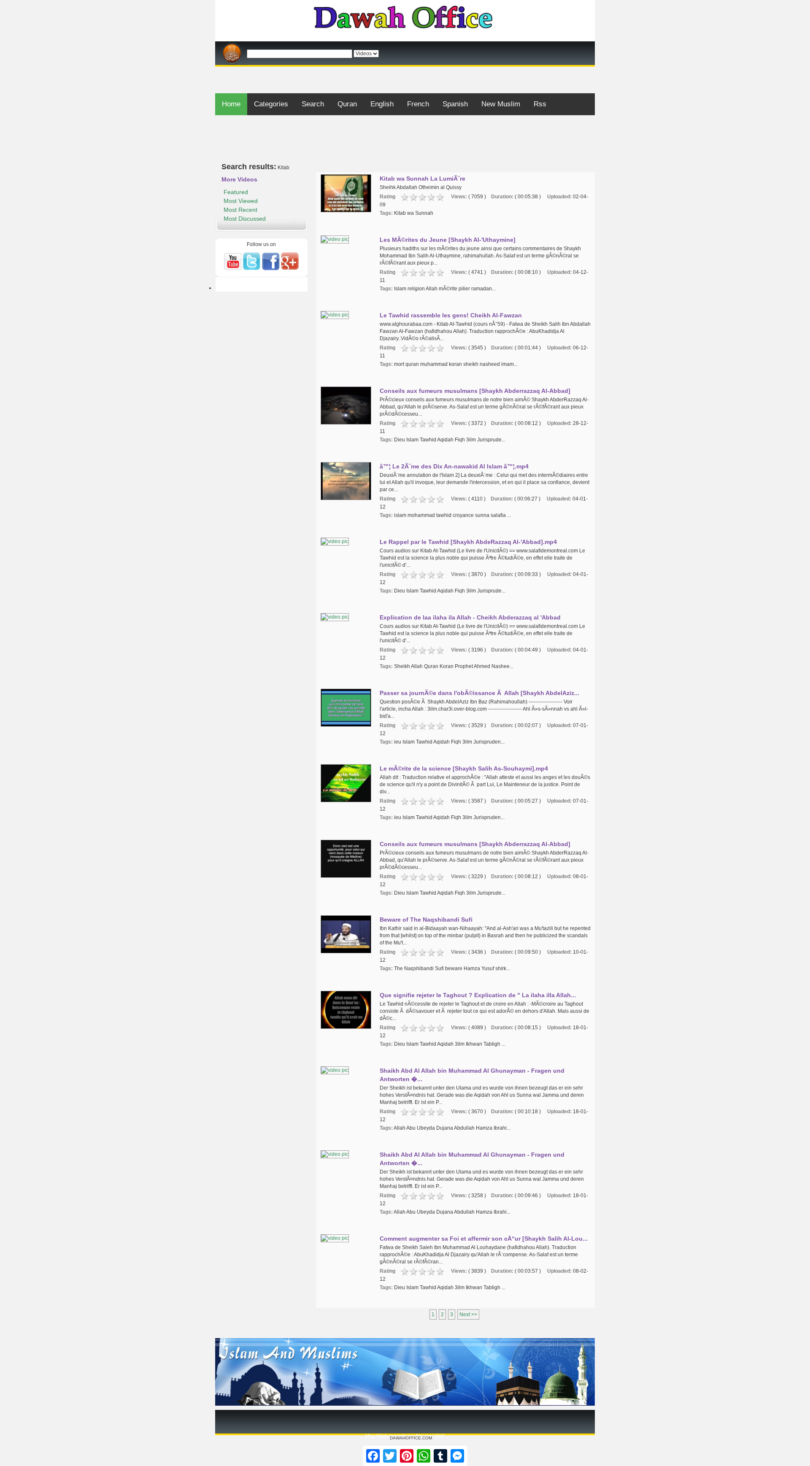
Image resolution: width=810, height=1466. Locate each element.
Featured (236, 192)
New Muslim (500, 104)
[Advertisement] (405, 70)
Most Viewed (241, 200)
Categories (271, 104)
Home (231, 104)
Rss (540, 104)
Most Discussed (245, 218)
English (382, 104)
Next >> (468, 1314)
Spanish (455, 104)
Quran (347, 104)
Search (313, 104)
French (418, 104)
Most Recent (240, 209)
